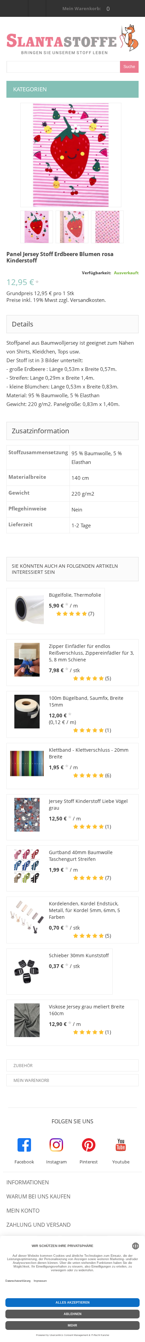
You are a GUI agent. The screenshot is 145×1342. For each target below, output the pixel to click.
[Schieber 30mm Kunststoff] (27, 969)
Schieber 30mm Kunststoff (79, 955)
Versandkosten (87, 300)
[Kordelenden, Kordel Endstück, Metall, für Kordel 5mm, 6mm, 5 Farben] (27, 917)
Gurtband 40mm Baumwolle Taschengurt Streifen (81, 855)
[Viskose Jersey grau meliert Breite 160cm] (27, 1020)
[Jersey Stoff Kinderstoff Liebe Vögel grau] (27, 815)
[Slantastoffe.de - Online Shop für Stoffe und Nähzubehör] (72, 39)
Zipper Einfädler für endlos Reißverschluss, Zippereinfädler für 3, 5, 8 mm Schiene (91, 653)
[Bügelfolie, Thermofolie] (27, 608)
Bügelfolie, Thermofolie (75, 595)
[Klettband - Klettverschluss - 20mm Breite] (27, 763)
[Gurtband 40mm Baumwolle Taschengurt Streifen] (27, 866)
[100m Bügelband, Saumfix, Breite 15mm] (27, 711)
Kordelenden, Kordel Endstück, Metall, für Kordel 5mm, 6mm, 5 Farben (84, 910)
